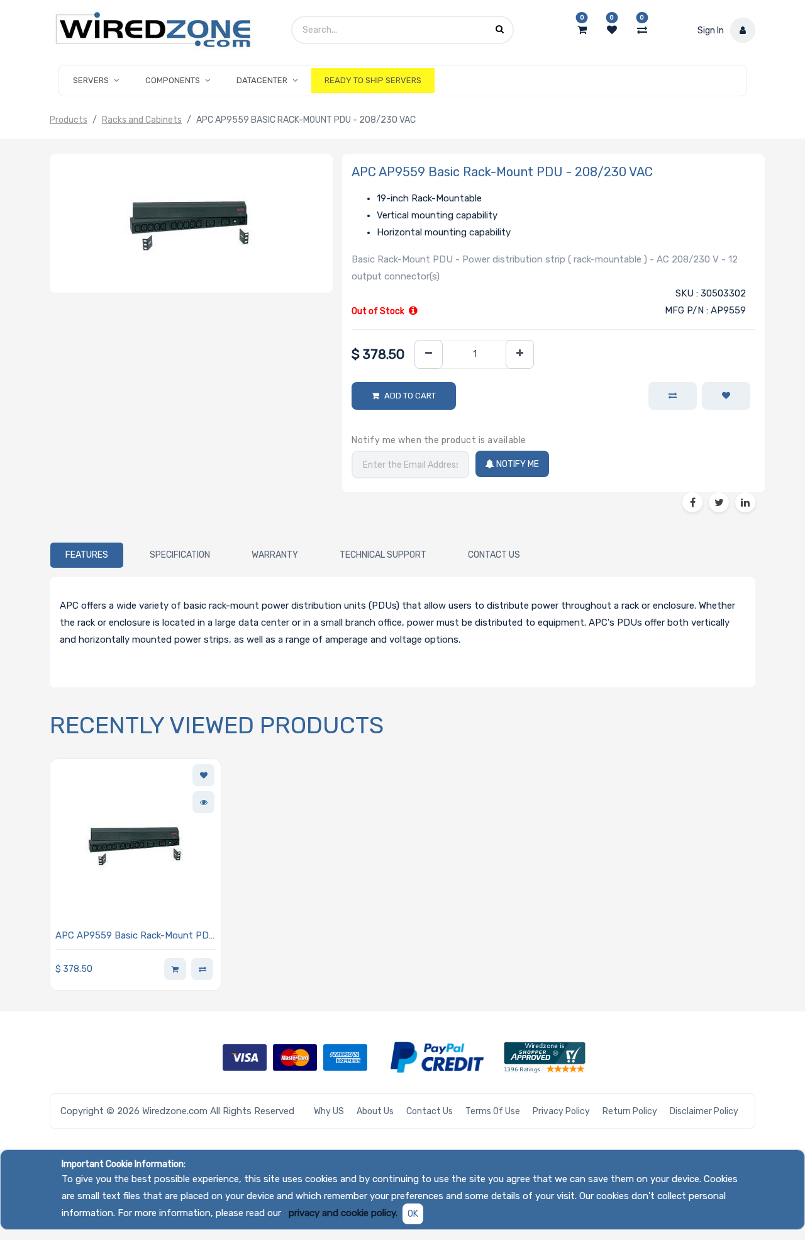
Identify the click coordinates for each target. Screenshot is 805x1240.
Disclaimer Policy (704, 1111)
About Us (375, 1111)
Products (68, 120)
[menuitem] (373, 80)
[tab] (86, 555)
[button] (726, 396)
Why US (329, 1111)
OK (413, 1214)
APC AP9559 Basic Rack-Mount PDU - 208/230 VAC (135, 936)
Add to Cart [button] (410, 395)
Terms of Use (492, 1111)
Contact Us (429, 1111)
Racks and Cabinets (142, 120)
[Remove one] (428, 354)
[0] (582, 30)
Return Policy (629, 1111)
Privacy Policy (561, 1111)
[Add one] (520, 354)
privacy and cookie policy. (343, 1213)
